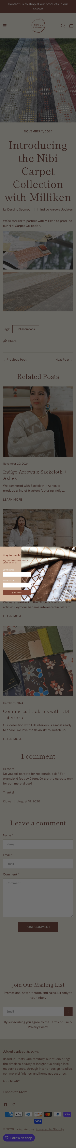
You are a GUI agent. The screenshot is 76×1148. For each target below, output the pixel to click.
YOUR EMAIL (8, 580)
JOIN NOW (17, 592)
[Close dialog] (74, 549)
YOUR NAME (8, 570)
